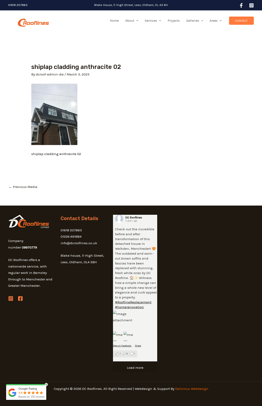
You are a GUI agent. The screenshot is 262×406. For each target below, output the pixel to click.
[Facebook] (241, 5)
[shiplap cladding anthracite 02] (54, 114)
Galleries (192, 20)
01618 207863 (17, 5)
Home (114, 20)
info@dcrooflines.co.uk (79, 243)
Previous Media (23, 187)
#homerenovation (129, 307)
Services (151, 20)
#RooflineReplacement (133, 302)
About (129, 20)
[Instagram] (251, 5)
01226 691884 (71, 236)
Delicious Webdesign (191, 389)
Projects (174, 20)
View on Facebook (122, 345)
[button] (136, 20)
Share (138, 345)
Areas (214, 20)
